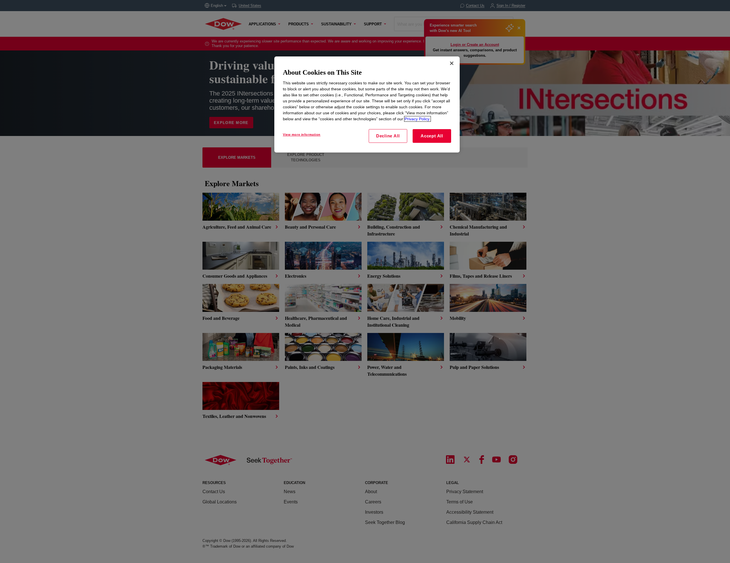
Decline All (388, 135)
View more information (302, 134)
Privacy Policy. (417, 119)
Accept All (432, 135)
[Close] (451, 63)
